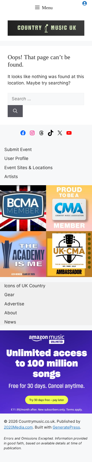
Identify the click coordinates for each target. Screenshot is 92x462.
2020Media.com (18, 427)
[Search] (15, 111)
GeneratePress (66, 427)
